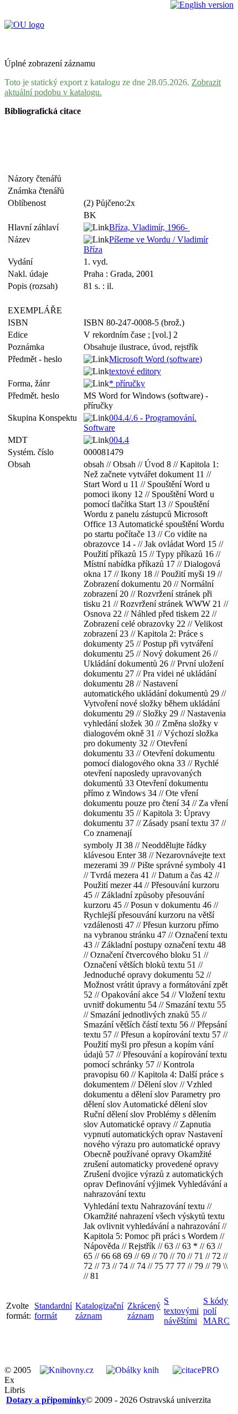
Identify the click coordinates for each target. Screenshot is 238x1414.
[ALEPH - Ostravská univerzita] (24, 24)
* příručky (127, 383)
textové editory (135, 371)
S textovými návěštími (181, 1310)
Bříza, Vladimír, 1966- (149, 227)
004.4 (119, 440)
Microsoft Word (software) (155, 359)
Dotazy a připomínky (46, 1400)
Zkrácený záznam (144, 1310)
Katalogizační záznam (99, 1310)
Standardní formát (53, 1310)
